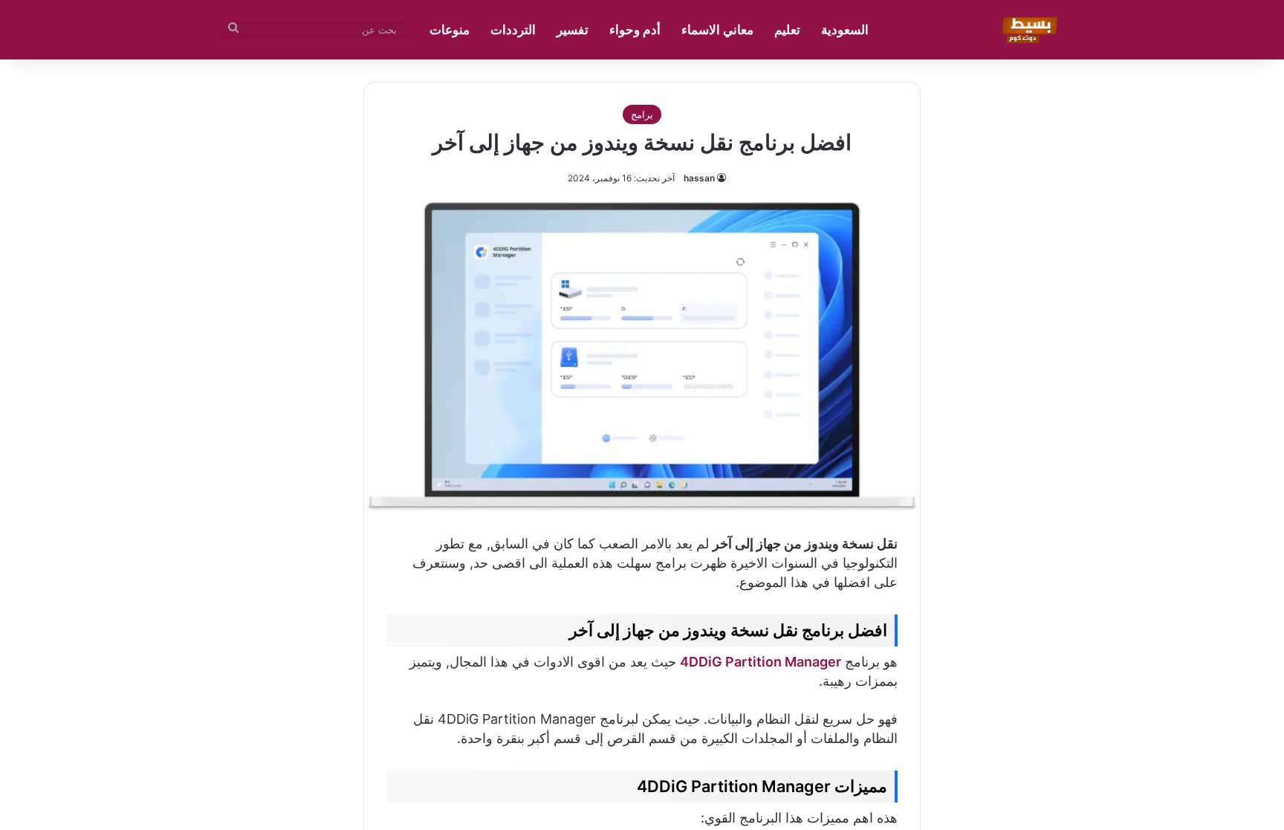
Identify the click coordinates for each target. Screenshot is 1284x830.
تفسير (572, 29)
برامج (642, 114)
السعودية (845, 29)
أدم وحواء (635, 29)
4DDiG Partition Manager (760, 661)
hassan (699, 178)
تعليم (787, 29)
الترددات (513, 29)
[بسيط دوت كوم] (1027, 30)
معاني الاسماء (717, 29)
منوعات (449, 29)
